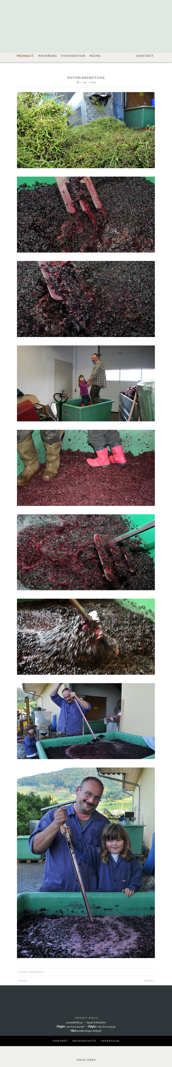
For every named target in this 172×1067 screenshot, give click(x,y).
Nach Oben (86, 1060)
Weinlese (148, 980)
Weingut (24, 55)
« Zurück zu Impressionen (30, 972)
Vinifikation (72, 55)
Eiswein (23, 980)
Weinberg (47, 55)
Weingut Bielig (86, 22)
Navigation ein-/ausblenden (86, 65)
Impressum (110, 1041)
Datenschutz (84, 1041)
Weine (94, 55)
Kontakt (145, 55)
